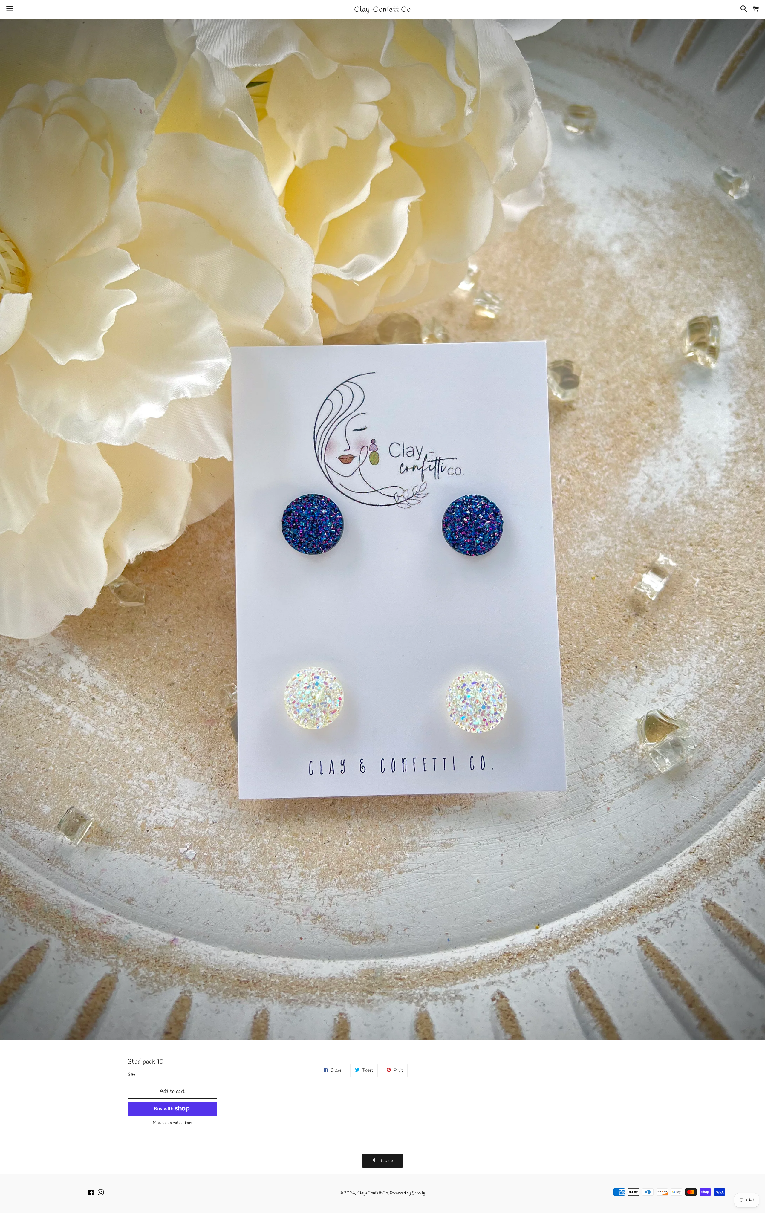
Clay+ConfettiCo (382, 10)
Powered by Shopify (407, 1193)
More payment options (172, 1123)
